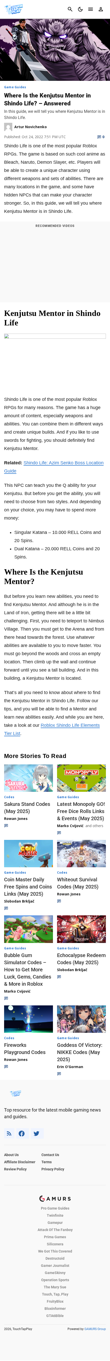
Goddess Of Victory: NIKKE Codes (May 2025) (79, 1052)
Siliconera (55, 1244)
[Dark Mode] (80, 9)
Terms (46, 1162)
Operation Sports (55, 1280)
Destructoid (55, 1258)
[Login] (101, 9)
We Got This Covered (55, 1251)
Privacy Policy (52, 1169)
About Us (11, 1155)
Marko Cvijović (70, 825)
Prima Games (55, 1237)
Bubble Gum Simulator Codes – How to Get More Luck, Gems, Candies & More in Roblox (27, 969)
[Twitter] (37, 1133)
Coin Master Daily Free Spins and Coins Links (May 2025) (28, 886)
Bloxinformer (55, 1309)
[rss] (9, 1133)
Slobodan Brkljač (19, 901)
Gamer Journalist (55, 1266)
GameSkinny (55, 1273)
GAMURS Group (95, 1329)
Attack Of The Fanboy (55, 1230)
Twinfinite (55, 1215)
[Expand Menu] (90, 9)
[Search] (70, 9)
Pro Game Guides (55, 1208)
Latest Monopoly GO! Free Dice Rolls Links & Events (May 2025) (81, 811)
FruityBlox (55, 1301)
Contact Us (50, 1155)
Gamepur (55, 1223)
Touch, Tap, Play (55, 1294)
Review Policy (15, 1169)
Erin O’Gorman (70, 1066)
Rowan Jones (16, 818)
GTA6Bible (55, 1316)
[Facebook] (22, 1133)
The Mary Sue (55, 1287)
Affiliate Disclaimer (19, 1162)
